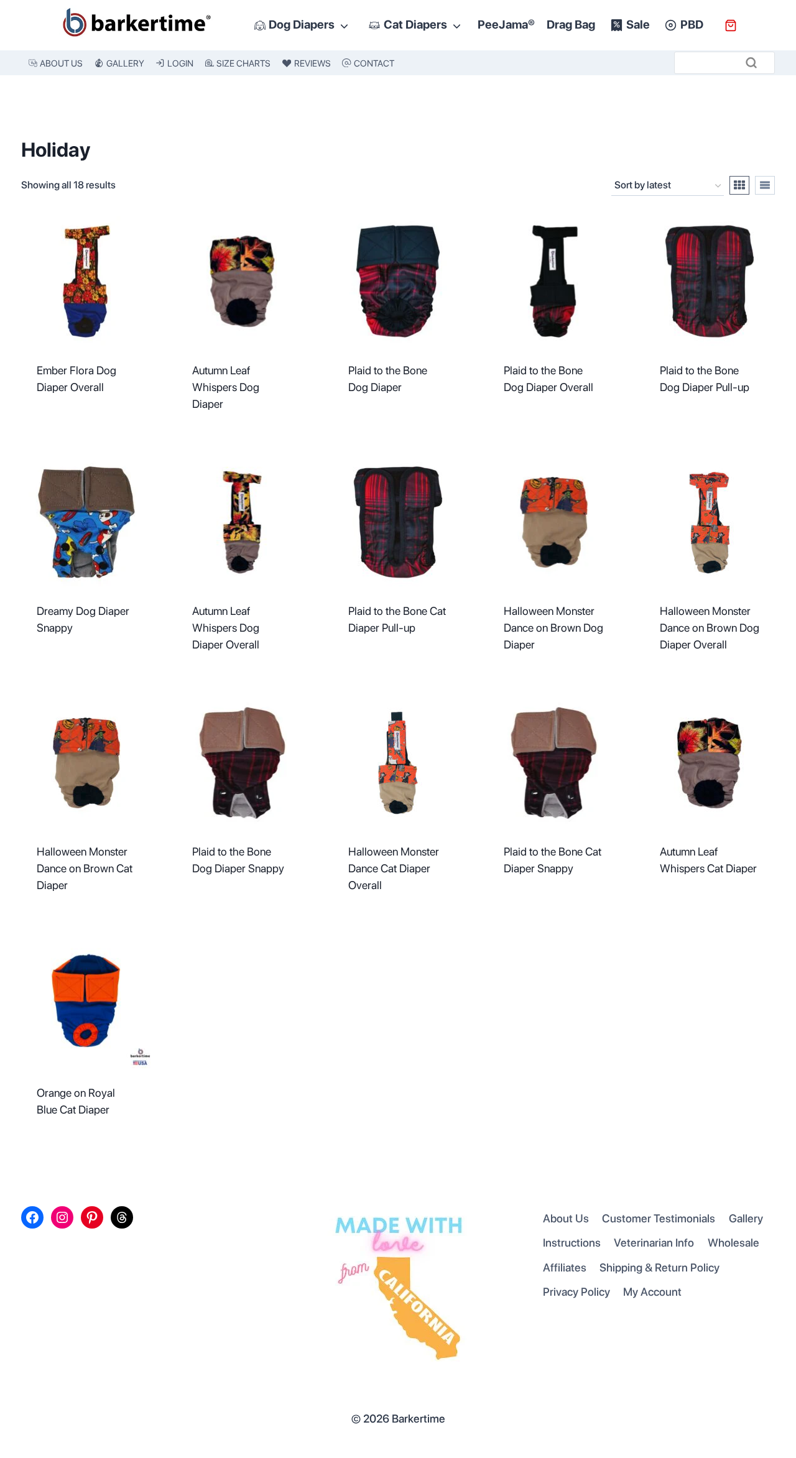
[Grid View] (739, 185)
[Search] (751, 62)
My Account (652, 1291)
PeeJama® (506, 24)
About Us (566, 1218)
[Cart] (730, 25)
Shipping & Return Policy (659, 1267)
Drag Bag (571, 24)
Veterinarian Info (654, 1242)
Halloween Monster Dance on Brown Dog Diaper (553, 627)
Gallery (746, 1218)
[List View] (765, 185)
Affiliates (564, 1267)
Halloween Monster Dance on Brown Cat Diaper (84, 868)
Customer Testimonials (658, 1218)
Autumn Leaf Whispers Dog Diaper (225, 387)
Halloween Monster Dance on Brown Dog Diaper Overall (709, 627)
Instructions (572, 1242)
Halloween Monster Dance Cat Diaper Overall (393, 868)
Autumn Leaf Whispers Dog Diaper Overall (225, 627)
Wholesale (733, 1242)
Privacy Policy (576, 1291)
